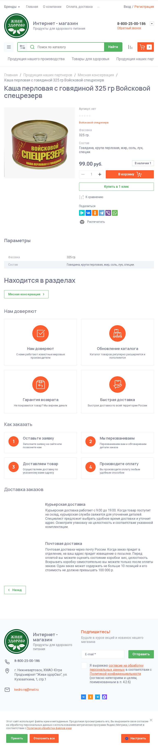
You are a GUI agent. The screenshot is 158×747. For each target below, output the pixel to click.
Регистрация (144, 7)
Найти (113, 47)
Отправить (141, 654)
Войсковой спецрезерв (94, 122)
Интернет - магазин (55, 23)
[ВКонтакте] (88, 213)
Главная (11, 75)
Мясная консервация (96, 75)
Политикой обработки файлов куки (49, 728)
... (98, 6)
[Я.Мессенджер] (82, 213)
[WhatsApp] (115, 213)
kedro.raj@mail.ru (26, 690)
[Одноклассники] (95, 213)
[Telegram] (102, 213)
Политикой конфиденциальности (115, 674)
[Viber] (108, 213)
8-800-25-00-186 (131, 23)
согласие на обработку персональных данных (117, 668)
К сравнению (94, 197)
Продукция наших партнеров (47, 75)
